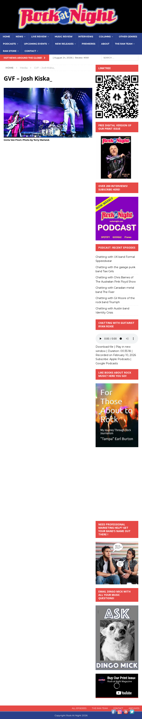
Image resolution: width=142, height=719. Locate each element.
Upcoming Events (35, 43)
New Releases (64, 43)
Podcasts (9, 43)
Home (6, 36)
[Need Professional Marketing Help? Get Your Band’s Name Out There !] (117, 582)
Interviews (85, 36)
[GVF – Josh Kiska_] (48, 135)
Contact (30, 51)
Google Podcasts (107, 363)
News (19, 36)
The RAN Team (123, 43)
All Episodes (79, 708)
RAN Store (9, 51)
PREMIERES (88, 43)
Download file (104, 346)
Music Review (63, 36)
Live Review (39, 36)
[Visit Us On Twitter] (132, 712)
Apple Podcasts (119, 359)
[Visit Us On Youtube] (126, 712)
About (105, 43)
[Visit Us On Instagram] (120, 712)
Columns (105, 36)
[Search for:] (119, 57)
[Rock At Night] (71, 30)
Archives (134, 708)
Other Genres (128, 36)
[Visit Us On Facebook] (114, 712)
